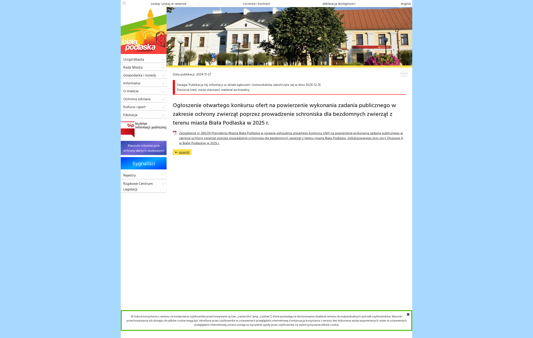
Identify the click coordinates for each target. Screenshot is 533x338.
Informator (132, 83)
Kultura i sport (134, 107)
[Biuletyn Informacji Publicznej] (143, 129)
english (406, 3)
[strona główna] (124, 4)
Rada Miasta (133, 67)
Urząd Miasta (133, 59)
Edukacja (130, 115)
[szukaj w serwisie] (198, 3)
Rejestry (129, 175)
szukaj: (156, 3)
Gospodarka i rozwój (139, 75)
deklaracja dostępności (339, 3)
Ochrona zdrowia (137, 99)
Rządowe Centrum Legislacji (138, 186)
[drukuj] (404, 75)
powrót (182, 152)
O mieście (130, 91)
